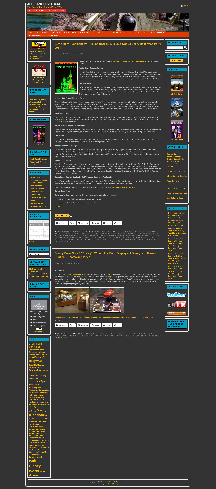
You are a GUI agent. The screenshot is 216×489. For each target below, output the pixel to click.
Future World (44, 392)
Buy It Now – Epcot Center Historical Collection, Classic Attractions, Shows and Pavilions (176, 218)
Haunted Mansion (36, 399)
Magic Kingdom (39, 317)
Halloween (33, 395)
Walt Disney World (35, 466)
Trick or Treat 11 (99, 239)
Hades (57, 233)
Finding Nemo (33, 392)
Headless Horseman (36, 402)
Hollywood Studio (39, 323)
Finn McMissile (99, 335)
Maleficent (136, 235)
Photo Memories (85, 32)
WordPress (108, 484)
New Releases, (63, 231)
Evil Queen (151, 231)
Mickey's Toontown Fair (37, 433)
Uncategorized (42, 32)
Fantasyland (35, 387)
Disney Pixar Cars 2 (101, 333)
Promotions (115, 32)
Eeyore (89, 335)
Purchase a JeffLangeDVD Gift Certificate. (39, 79)
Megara (145, 235)
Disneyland (35, 370)
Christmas (34, 347)
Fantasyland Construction (39, 390)
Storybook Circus (36, 452)
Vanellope (112, 239)
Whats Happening (158, 32)
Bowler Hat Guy (102, 231)
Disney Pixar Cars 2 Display (123, 333)
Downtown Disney (37, 375)
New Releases (70, 32)
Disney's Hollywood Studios (37, 361)
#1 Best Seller (177, 94)
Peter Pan (150, 237)
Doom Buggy (129, 231)
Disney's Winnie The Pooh (74, 335)
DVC (38, 382)
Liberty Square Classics (177, 176)
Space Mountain (42, 448)
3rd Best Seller (177, 139)
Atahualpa (116, 484)
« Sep (31, 241)
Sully (73, 239)
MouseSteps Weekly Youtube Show (43, 35)
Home (30, 32)
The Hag (79, 239)
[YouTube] (177, 308)
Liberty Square (34, 407)
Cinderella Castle (36, 350)
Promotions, (76, 231)
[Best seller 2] (177, 115)
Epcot (35, 320)
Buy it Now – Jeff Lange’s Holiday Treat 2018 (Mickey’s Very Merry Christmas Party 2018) (177, 258)
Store (145, 32)
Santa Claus (33, 445)
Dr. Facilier (140, 231)
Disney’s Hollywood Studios (77, 274)
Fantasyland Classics (176, 188)
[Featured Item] (39, 142)
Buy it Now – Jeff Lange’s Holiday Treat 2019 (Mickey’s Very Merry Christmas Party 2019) (177, 230)
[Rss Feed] (176, 314)
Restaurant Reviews (131, 32)
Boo (92, 231)
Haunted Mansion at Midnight (123, 233)
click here (39, 144)
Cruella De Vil (116, 231)
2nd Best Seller (176, 117)
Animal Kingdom (39, 326)
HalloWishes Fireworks (82, 233)
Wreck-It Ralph (67, 241)
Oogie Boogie (139, 237)
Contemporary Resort (37, 352)
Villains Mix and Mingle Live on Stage (134, 239)
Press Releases (101, 32)
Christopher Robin (84, 333)
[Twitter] (176, 296)
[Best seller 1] (177, 92)
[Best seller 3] (177, 138)
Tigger (87, 239)
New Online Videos (175, 198)
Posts (186, 5)
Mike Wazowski (125, 237)
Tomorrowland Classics (177, 193)
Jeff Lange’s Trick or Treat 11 (123, 187)
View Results (39, 331)
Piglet (158, 237)
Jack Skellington (43, 404)
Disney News (56, 32)
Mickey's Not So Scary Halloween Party (37, 424)
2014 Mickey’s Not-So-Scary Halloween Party (130, 61)
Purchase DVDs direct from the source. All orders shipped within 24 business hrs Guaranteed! (38, 54)
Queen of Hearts (62, 239)
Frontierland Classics (176, 171)
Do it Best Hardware (38, 159)
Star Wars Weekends (35, 450)
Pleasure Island (39, 443)
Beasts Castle (35, 344)
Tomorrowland (35, 457)
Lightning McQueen (131, 335)
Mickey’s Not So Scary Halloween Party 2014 (98, 237)
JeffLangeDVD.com (43, 4)
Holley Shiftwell (114, 335)
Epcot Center (34, 385)
